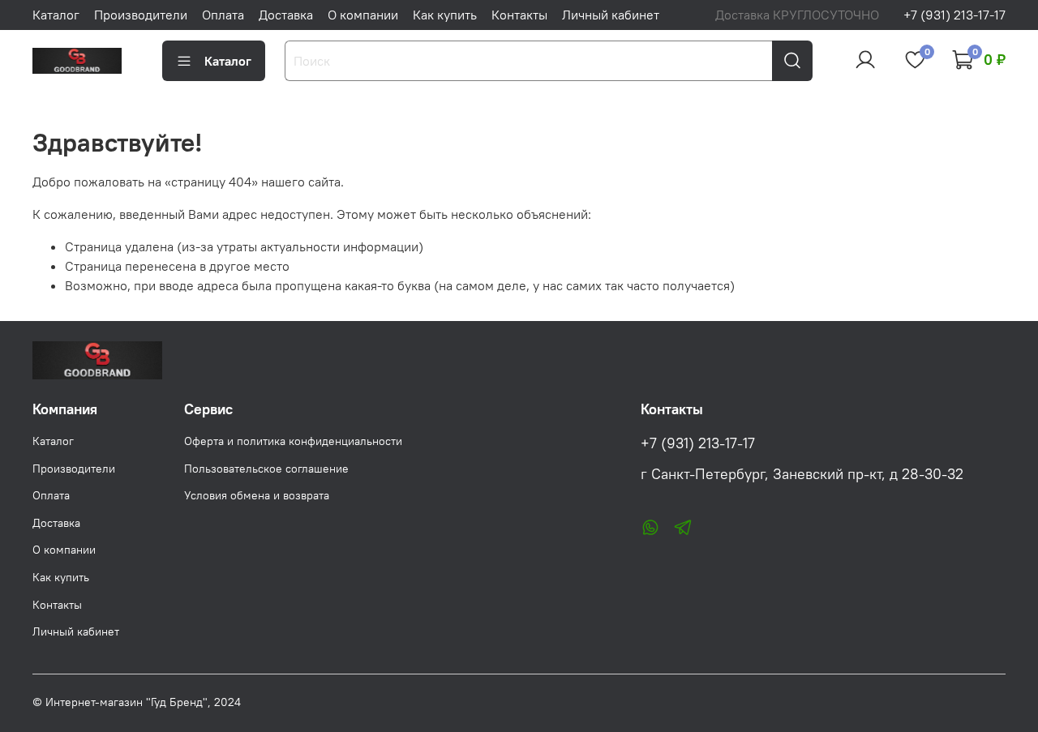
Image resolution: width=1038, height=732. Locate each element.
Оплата (223, 14)
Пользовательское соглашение (266, 468)
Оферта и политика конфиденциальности (293, 441)
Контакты (519, 14)
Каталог (55, 14)
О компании (363, 14)
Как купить (445, 14)
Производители (140, 14)
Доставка (286, 14)
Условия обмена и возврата (256, 495)
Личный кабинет (610, 14)
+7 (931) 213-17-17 (954, 14)
